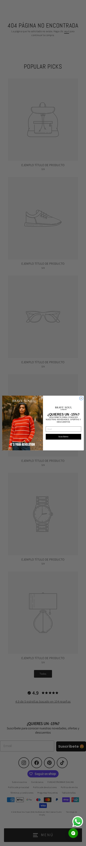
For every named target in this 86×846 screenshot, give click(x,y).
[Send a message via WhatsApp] (77, 821)
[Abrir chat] (73, 833)
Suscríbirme (63, 437)
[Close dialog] (81, 398)
